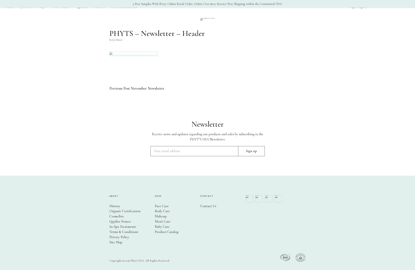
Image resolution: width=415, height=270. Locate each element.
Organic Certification (125, 211)
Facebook (406, 119)
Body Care (162, 211)
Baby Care (162, 227)
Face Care (162, 206)
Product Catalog (166, 232)
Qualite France (120, 221)
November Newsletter (136, 88)
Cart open (378, 8)
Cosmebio (116, 216)
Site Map (115, 242)
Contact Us (208, 206)
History (114, 206)
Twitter (406, 129)
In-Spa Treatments (122, 227)
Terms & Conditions (123, 232)
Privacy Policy (119, 237)
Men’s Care (163, 221)
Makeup (161, 216)
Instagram (406, 138)
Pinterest (406, 148)
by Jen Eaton (115, 39)
